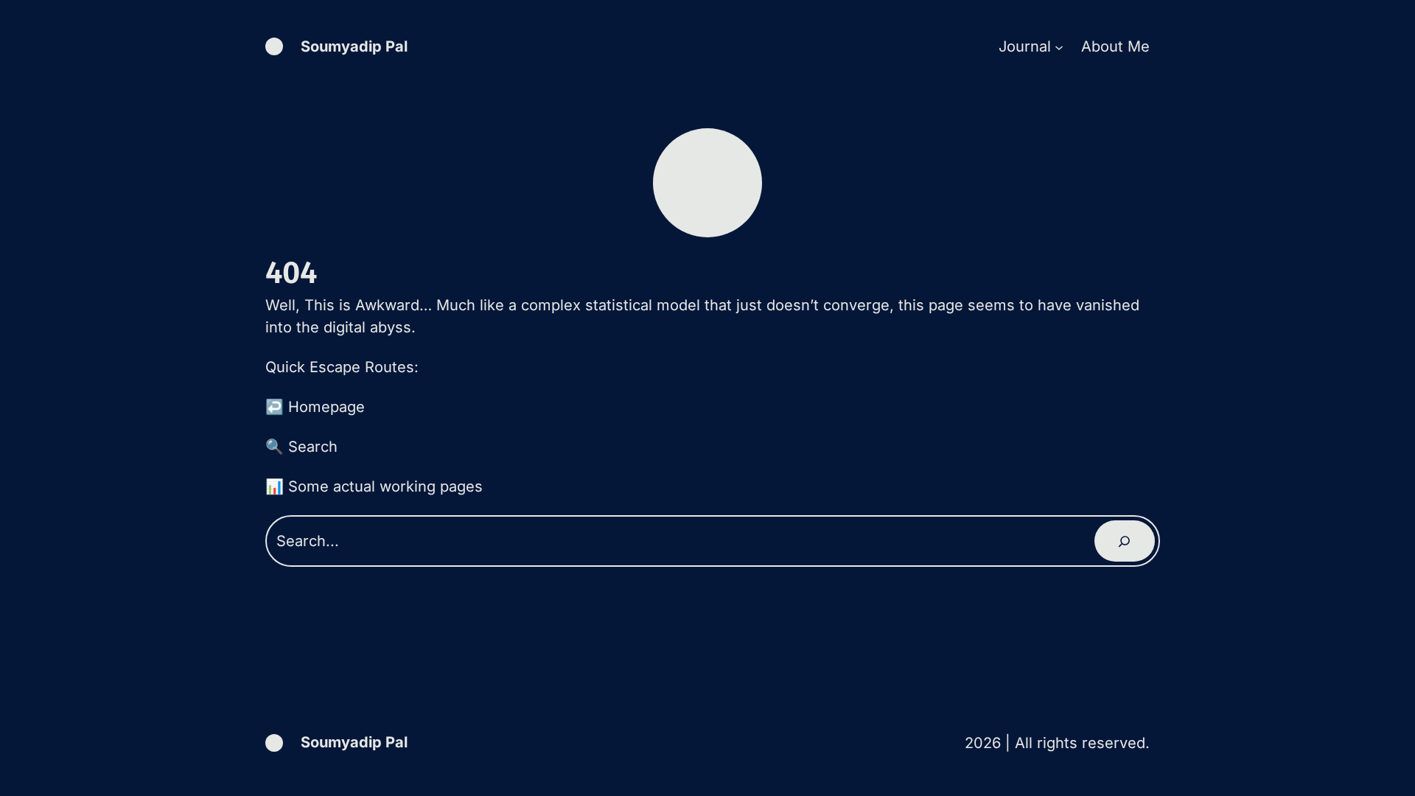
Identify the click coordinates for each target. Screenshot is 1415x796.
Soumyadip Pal (354, 46)
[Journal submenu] (1059, 46)
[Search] (1124, 541)
